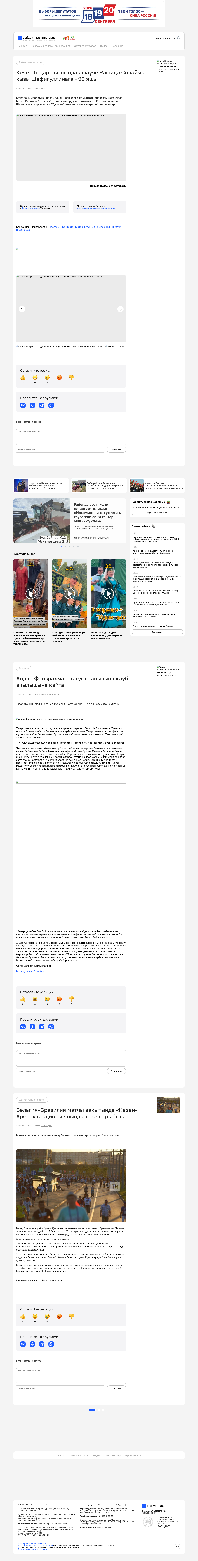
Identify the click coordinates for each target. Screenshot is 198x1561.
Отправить (116, 449)
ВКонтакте (67, 226)
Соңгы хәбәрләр (79, 1455)
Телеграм (53, 226)
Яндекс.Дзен (23, 229)
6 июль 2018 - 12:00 (23, 1126)
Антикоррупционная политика (32, 1543)
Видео (104, 45)
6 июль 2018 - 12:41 (23, 694)
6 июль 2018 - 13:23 (23, 88)
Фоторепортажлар (85, 45)
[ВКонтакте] (23, 405)
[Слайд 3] (69, 546)
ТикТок (79, 226)
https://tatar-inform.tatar (31, 971)
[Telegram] (41, 405)
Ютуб (87, 226)
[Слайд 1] (61, 546)
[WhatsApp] (51, 405)
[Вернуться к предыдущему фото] (22, 309)
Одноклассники (101, 226)
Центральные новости (32, 1099)
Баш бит (22, 45)
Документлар (113, 1455)
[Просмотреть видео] (30, 593)
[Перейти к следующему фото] (120, 309)
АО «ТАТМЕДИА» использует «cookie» (35, 1545)
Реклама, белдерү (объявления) (51, 45)
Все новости (157, 632)
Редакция (117, 45)
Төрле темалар (133, 1455)
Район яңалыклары (30, 62)
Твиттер (116, 226)
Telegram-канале (31, 208)
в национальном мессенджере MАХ (96, 208)
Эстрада (24, 668)
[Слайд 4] (73, 546)
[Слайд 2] (65, 546)
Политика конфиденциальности (33, 1549)
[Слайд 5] (78, 546)
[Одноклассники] (32, 405)
